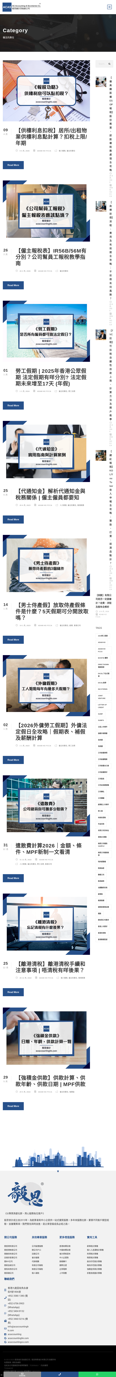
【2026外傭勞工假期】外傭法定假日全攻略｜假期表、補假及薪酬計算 (51, 732)
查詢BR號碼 (102, 837)
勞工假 (100, 811)
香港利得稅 (102, 933)
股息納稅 (101, 881)
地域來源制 (102, 817)
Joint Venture (101, 697)
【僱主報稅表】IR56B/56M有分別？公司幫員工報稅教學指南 (51, 257)
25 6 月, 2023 (25, 505)
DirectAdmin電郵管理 (103, 666)
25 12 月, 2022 (26, 978)
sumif (100, 714)
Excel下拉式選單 (103, 675)
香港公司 (77, 625)
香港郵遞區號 (102, 939)
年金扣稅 (101, 824)
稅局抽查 (101, 868)
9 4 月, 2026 (25, 151)
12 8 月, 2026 (104, 611)
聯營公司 (101, 875)
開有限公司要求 (103, 920)
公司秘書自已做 (103, 766)
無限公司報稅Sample (102, 845)
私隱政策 (7, 1363)
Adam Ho (102, 642)
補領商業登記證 (103, 907)
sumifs (101, 720)
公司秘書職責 (102, 759)
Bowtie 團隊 (103, 658)
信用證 (100, 740)
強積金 (72, 1092)
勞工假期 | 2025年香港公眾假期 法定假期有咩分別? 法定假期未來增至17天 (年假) (51, 377)
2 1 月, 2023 (25, 746)
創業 (71, 625)
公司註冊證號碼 (103, 785)
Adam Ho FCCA (44, 151)
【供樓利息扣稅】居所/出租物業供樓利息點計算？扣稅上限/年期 (51, 137)
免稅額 (100, 746)
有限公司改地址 (103, 830)
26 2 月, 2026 (25, 271)
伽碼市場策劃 (102, 733)
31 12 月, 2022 (26, 860)
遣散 (99, 913)
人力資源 (63, 505)
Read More (13, 165)
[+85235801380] (60, 1374)
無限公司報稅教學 (103, 854)
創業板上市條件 (103, 804)
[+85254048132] (97, 1374)
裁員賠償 (101, 900)
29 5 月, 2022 (25, 1092)
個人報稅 (62, 151)
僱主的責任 (71, 151)
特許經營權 (102, 862)
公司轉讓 (101, 798)
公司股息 (101, 779)
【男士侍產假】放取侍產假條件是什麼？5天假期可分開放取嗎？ (52, 611)
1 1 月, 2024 (25, 391)
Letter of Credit (102, 706)
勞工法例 (71, 391)
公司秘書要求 (102, 772)
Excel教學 (102, 683)
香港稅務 (80, 505)
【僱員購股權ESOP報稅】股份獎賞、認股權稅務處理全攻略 (111, 123)
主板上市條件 (102, 727)
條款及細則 (16, 1363)
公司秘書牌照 (102, 753)
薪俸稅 (100, 894)
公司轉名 (101, 791)
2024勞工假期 (103, 636)
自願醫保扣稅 (102, 887)
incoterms (102, 689)
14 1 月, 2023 (25, 625)
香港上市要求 (102, 926)
